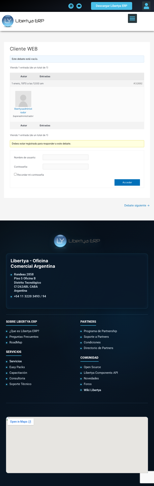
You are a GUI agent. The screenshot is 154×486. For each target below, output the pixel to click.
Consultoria (17, 378)
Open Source (92, 367)
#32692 (138, 83)
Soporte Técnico (20, 384)
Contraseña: (21, 166)
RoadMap (15, 342)
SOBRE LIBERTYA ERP (21, 321)
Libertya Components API (101, 373)
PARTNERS (88, 321)
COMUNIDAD (89, 357)
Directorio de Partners (98, 348)
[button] (146, 5)
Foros (88, 384)
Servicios (15, 361)
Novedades (91, 378)
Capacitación (18, 373)
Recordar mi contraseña (30, 174)
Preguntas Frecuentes (23, 337)
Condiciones (92, 342)
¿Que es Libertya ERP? (24, 331)
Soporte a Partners (96, 337)
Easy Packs (17, 367)
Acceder (127, 182)
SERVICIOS (13, 352)
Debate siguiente (137, 205)
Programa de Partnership (100, 331)
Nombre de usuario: (25, 157)
